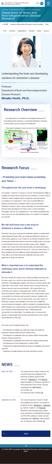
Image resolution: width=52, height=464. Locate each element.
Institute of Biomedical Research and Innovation (26, 24)
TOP (4, 31)
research (12, 31)
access (46, 31)
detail (26, 434)
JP (38, 3)
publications (22, 31)
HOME (5, 24)
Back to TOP (26, 446)
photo (39, 31)
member (32, 31)
